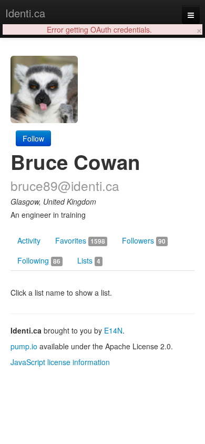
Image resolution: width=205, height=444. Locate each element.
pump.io (24, 346)
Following (38, 260)
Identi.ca (25, 13)
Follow (33, 138)
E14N (113, 330)
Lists (88, 260)
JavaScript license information (60, 362)
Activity (28, 240)
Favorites (80, 240)
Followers (144, 240)
